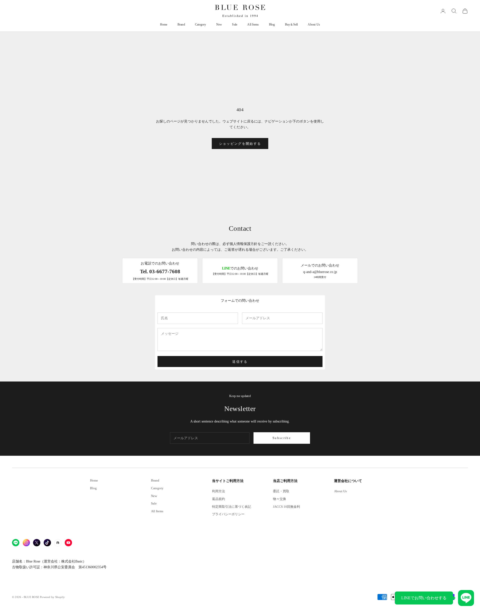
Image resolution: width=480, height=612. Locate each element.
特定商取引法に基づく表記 (231, 506)
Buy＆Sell (291, 24)
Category (200, 24)
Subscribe (281, 438)
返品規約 (218, 499)
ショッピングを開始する (240, 144)
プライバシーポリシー (228, 514)
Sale (234, 24)
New (219, 24)
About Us (314, 24)
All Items (253, 24)
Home (164, 24)
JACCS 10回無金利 (286, 506)
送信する (240, 362)
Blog (272, 24)
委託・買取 (281, 491)
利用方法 (218, 491)
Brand (181, 24)
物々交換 (279, 499)
